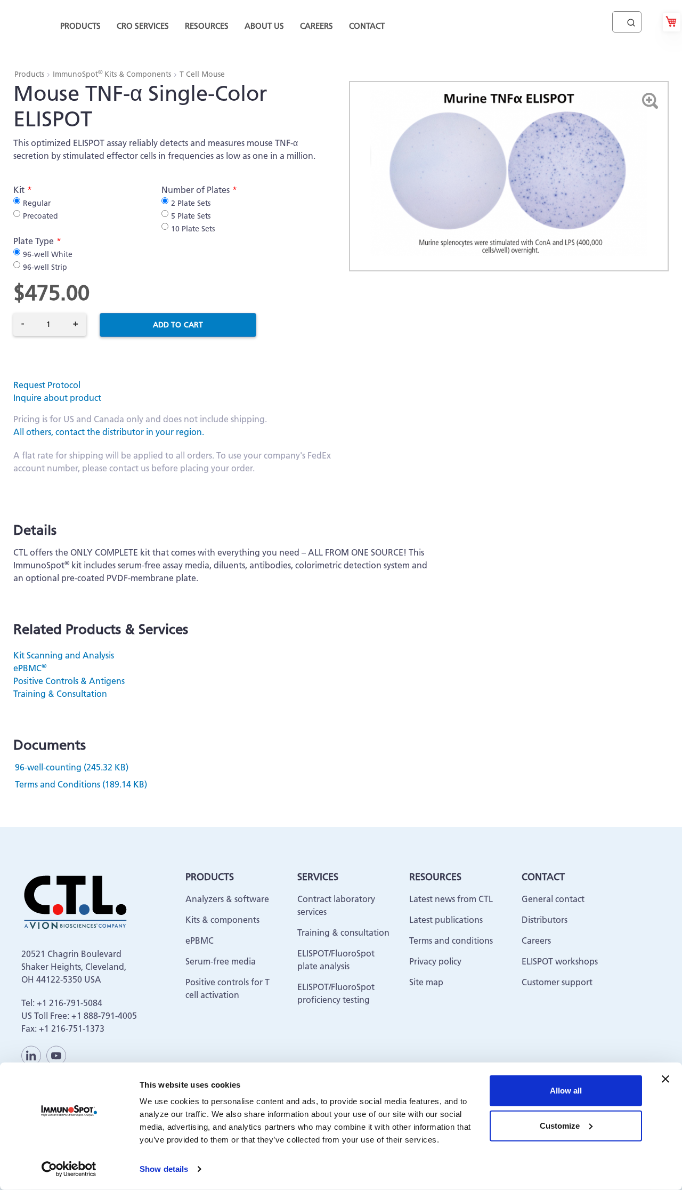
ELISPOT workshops (560, 961)
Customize (560, 1125)
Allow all (566, 1090)
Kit (19, 189)
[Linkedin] (31, 1055)
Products (30, 74)
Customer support (557, 982)
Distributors (544, 919)
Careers (536, 940)
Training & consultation (343, 932)
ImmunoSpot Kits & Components (113, 74)
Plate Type (33, 241)
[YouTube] (56, 1055)
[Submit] (631, 20)
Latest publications (446, 919)
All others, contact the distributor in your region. (108, 432)
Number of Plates (195, 189)
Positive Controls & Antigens (69, 681)
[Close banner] (665, 1079)
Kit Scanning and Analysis (63, 655)
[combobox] (627, 22)
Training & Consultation (60, 693)
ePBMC (30, 668)
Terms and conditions (451, 940)
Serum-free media (220, 961)
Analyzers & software (227, 899)
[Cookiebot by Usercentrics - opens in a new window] (69, 1169)
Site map (426, 982)
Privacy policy (435, 961)
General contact (553, 899)
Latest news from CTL (451, 899)
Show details (164, 1168)
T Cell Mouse (202, 74)
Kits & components (222, 919)
